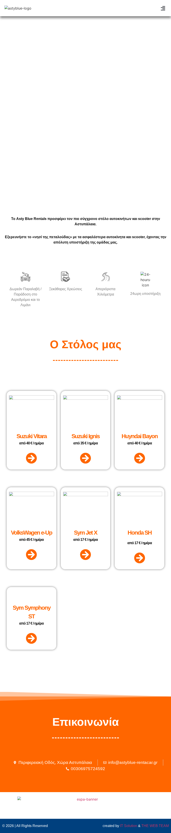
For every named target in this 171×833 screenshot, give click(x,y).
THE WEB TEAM (155, 826)
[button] (163, 8)
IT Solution (128, 826)
